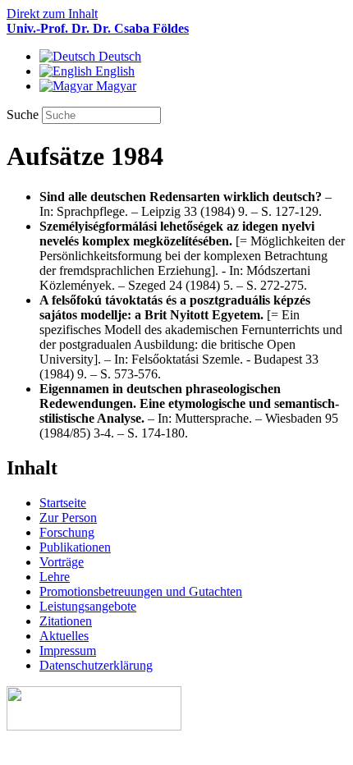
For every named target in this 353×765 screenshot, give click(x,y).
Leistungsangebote (87, 606)
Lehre (54, 577)
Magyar (114, 86)
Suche (24, 114)
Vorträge (61, 562)
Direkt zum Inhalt (52, 14)
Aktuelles (64, 636)
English (113, 71)
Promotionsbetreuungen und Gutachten (140, 591)
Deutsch (118, 56)
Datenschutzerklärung (96, 665)
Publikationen (75, 547)
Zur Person (68, 518)
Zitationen (65, 621)
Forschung (66, 532)
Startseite (62, 503)
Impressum (67, 650)
